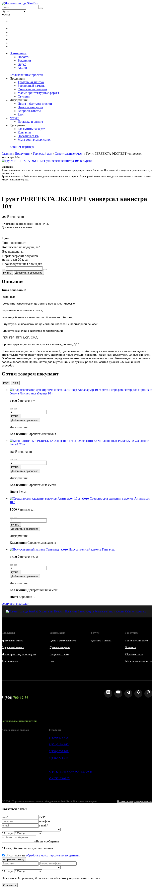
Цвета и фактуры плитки (35, 103)
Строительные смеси (69, 153)
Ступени (24, 96)
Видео (22, 64)
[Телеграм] (128, 694)
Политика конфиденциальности (134, 801)
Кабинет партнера (22, 146)
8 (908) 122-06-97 (59, 758)
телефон (44, 821)
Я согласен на (43, 855)
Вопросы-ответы (29, 110)
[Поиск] (41, 8)
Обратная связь (28, 136)
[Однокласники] (138, 694)
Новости (23, 57)
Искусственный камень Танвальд (91, 549)
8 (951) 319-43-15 (59, 744)
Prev (6, 382)
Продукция (22, 153)
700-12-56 (15, 698)
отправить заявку (13, 859)
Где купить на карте (31, 128)
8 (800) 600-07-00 (59, 737)
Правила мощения (30, 107)
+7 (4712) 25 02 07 (59, 778)
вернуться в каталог (15, 603)
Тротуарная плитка (31, 82)
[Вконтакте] (108, 694)
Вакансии (24, 60)
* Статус (7, 833)
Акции (22, 67)
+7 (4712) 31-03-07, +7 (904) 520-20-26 (70, 771)
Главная (7, 153)
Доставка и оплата (30, 121)
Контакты (24, 132)
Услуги (14, 118)
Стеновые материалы (32, 89)
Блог (21, 114)
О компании (18, 53)
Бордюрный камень (31, 85)
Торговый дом (42, 153)
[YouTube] (118, 694)
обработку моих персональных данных (53, 855)
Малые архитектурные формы (38, 93)
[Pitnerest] (148, 694)
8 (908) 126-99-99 (59, 751)
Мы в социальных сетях (34, 139)
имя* (42, 817)
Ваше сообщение (47, 841)
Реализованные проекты (26, 75)
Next (15, 382)
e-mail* (43, 825)
